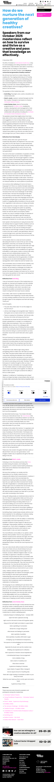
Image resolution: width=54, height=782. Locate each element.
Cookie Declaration (24, 767)
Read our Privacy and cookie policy (23, 386)
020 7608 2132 (6, 766)
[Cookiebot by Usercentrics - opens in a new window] (45, 381)
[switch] (21, 393)
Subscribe (31, 3)
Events (49, 3)
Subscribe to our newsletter (42, 14)
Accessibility (22, 765)
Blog (45, 3)
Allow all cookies (42, 400)
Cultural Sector (41, 10)
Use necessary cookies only (11, 400)
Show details (45, 396)
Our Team (22, 762)
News (40, 3)
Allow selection (27, 400)
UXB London (47, 772)
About (36, 3)
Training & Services (22, 4)
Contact (21, 760)
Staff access (22, 773)
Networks (32, 4)
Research (48, 4)
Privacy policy (23, 769)
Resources (40, 4)
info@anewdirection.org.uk (9, 767)
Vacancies (22, 764)
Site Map (21, 771)
